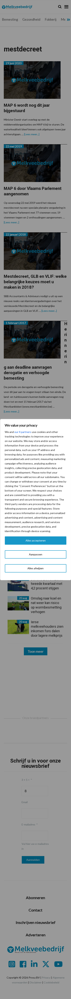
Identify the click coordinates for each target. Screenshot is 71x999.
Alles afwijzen (35, 568)
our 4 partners (22, 431)
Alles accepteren (36, 540)
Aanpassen (35, 554)
